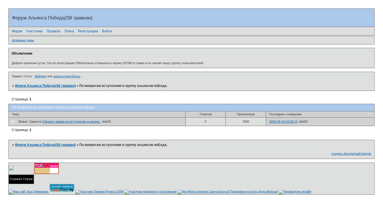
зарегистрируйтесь (66, 76)
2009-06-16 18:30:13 (283, 121)
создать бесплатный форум (351, 153)
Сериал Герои (21, 179)
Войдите (41, 76)
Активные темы (23, 40)
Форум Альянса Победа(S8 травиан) (45, 86)
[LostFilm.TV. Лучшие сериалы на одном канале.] (62, 191)
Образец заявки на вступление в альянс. (71, 121)
